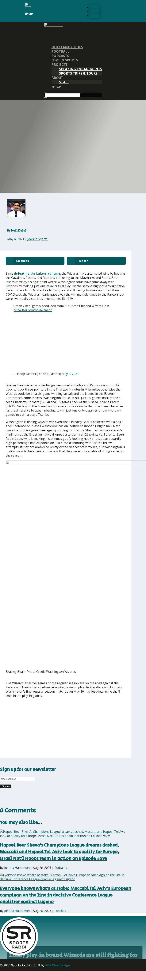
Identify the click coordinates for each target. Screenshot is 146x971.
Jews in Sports (65, 60)
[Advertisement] (51, 342)
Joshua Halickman (17, 868)
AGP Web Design (57, 965)
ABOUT (57, 78)
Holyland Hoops (67, 47)
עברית (29, 14)
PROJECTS (60, 64)
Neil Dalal (18, 230)
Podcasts (60, 56)
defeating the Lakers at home (37, 273)
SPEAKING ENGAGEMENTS (80, 69)
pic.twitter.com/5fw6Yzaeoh (32, 310)
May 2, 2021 (70, 374)
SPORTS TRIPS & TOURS (78, 73)
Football (60, 51)
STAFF (64, 82)
